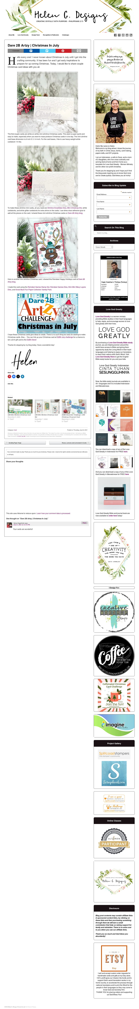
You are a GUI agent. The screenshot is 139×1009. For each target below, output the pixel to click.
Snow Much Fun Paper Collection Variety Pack (33, 289)
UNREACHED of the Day (114, 257)
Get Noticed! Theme (31, 1007)
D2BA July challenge (65, 337)
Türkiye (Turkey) (121, 282)
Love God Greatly (23, 35)
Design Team (36, 35)
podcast (111, 299)
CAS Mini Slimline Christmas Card (19, 415)
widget (117, 299)
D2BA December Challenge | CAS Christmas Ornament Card (73, 416)
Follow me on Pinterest (119, 35)
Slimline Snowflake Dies (56, 208)
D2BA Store (31, 339)
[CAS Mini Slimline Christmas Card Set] (47, 406)
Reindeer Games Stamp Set (38, 287)
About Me (11, 35)
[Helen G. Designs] (69, 16)
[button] (102, 396)
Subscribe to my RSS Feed (131, 35)
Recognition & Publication (51, 35)
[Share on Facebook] (32, 51)
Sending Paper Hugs (13, 443)
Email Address (113, 194)
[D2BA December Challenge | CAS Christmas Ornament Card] (74, 406)
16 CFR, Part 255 (21, 436)
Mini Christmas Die (74, 208)
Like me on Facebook (115, 35)
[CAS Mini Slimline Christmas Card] (20, 406)
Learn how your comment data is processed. (53, 513)
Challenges (65, 35)
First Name (113, 201)
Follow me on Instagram (123, 35)
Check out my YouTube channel (127, 35)
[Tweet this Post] (48, 51)
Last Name (113, 209)
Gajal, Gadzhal (107, 282)
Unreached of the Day (109, 297)
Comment (15, 51)
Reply (84, 523)
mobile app (124, 297)
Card (15, 430)
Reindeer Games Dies (58, 287)
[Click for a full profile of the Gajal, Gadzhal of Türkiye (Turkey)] (114, 277)
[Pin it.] (64, 51)
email (118, 297)
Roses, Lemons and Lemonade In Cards (76, 443)
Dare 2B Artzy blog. (75, 213)
